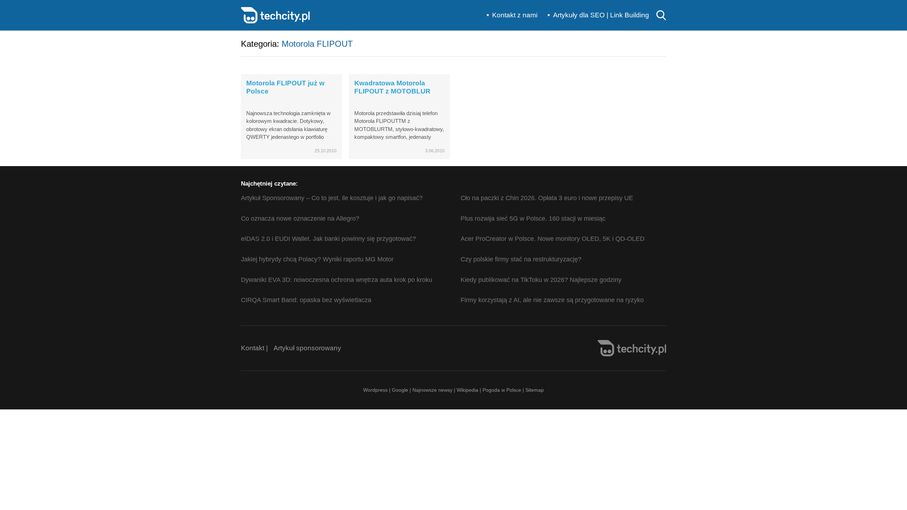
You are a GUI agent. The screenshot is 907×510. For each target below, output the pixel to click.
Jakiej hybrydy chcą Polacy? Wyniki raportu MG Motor (317, 259)
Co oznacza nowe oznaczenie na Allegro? (300, 218)
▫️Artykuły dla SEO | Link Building (597, 15)
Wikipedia (467, 390)
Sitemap (534, 390)
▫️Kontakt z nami (510, 15)
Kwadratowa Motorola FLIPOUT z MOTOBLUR (392, 87)
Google (401, 390)
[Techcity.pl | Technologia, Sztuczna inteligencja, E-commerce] (275, 14)
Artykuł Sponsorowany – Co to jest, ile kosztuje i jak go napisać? (332, 198)
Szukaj (661, 15)
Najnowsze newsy (432, 390)
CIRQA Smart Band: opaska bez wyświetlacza (306, 300)
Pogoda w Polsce (502, 390)
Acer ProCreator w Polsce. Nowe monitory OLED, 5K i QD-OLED (552, 238)
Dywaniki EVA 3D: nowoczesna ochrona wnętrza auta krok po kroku (336, 279)
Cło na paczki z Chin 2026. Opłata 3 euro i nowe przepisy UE (547, 198)
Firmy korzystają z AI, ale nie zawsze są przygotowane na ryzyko (552, 300)
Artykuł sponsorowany (307, 348)
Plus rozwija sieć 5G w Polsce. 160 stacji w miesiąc (533, 218)
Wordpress (375, 390)
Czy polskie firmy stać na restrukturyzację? (521, 259)
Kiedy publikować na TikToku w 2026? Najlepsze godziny (541, 279)
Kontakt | (254, 348)
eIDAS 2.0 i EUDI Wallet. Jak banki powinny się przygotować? (328, 238)
